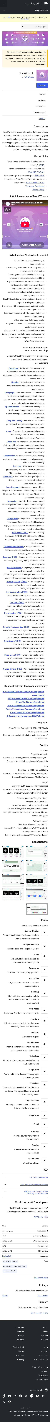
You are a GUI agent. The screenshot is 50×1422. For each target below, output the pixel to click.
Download (42, 85)
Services (17, 466)
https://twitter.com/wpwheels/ (30, 702)
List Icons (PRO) (17, 602)
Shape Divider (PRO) (12, 669)
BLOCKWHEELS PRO (35, 182)
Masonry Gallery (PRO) (17, 581)
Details (42, 94)
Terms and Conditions (34, 186)
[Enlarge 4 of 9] (21, 863)
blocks (14, 1261)
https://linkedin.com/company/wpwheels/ (25, 709)
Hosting (44, 1335)
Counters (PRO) (9, 557)
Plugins (21, 1335)
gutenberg (7, 1261)
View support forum (39, 1313)
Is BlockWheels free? (39, 1177)
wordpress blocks (9, 1271)
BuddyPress (41, 1379)
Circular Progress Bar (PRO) (16, 627)
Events (21, 1351)
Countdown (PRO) (12, 641)
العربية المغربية (36, 1390)
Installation (40, 106)
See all (5, 1295)
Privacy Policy (38, 189)
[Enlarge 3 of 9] (44, 863)
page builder (7, 1266)
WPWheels (29, 77)
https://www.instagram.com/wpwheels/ (25, 705)
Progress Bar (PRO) (13, 613)
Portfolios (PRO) (14, 567)
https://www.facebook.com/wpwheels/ (26, 698)
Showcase (19, 1327)
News (45, 1331)
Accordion (12, 501)
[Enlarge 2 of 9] (21, 849)
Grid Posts (8, 476)
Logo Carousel (12, 487)
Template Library (14, 421)
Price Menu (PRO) (12, 655)
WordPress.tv (41, 1359)
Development (39, 112)
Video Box (11, 441)
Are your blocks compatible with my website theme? (36, 1192)
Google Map (12, 518)
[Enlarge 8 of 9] (21, 891)
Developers (43, 1355)
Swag (20, 1359)
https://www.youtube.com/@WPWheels (25, 716)
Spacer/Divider (12, 407)
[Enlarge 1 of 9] (44, 849)
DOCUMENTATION (36, 172)
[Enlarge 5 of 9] (44, 877)
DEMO (41, 165)
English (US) (7, 1256)
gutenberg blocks (20, 1266)
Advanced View (41, 1277)
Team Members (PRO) (13, 546)
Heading (15, 382)
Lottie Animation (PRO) (17, 592)
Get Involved (18, 1347)
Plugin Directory (41, 11)
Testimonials (9, 455)
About (45, 1327)
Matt (44, 1371)
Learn (45, 1347)
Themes (20, 1331)
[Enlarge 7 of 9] (44, 891)
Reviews (41, 100)
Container (13, 368)
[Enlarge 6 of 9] (21, 877)
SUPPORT (39, 175)
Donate (19, 1355)
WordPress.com (40, 1367)
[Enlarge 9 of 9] (44, 906)
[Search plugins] (23, 26)
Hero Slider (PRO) (20, 532)
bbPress (43, 1375)
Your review (43, 1295)
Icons (8, 431)
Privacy (44, 1339)
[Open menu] (3, 3)
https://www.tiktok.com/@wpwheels (27, 712)
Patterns (20, 1339)
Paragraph (10, 393)
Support (42, 118)
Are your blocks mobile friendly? (34, 1185)
